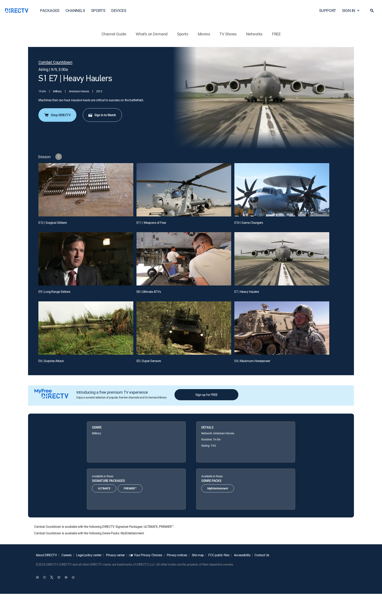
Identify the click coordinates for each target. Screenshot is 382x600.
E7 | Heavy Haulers (246, 291)
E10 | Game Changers (248, 222)
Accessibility (242, 555)
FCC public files (218, 555)
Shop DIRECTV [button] (60, 115)
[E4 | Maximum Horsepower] (281, 328)
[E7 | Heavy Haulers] (281, 258)
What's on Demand (152, 34)
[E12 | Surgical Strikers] (85, 189)
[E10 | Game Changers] (281, 189)
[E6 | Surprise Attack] (85, 328)
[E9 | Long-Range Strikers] (85, 258)
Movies (204, 34)
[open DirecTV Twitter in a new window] (51, 577)
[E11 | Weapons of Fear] (183, 189)
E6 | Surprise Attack (51, 361)
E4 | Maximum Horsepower (252, 361)
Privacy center (115, 555)
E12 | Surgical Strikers (52, 222)
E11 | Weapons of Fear (151, 222)
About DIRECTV (46, 555)
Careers (66, 555)
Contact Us (261, 555)
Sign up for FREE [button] (206, 395)
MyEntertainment (217, 488)
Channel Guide (113, 34)
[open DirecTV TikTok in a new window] (73, 577)
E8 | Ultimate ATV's (148, 291)
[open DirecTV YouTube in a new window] (66, 577)
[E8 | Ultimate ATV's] (183, 258)
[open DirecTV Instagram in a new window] (58, 577)
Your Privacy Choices (148, 555)
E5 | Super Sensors (148, 361)
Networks (254, 34)
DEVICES (118, 10)
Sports (182, 34)
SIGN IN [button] (348, 10)
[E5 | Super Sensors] (183, 328)
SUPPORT (327, 10)
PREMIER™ (130, 488)
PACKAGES (49, 10)
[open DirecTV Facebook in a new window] (44, 577)
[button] (371, 10)
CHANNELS (75, 10)
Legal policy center (88, 555)
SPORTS (98, 10)
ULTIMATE (104, 488)
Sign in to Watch (105, 115)
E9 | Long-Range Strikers (54, 291)
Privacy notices (176, 555)
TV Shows (228, 34)
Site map (197, 555)
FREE (276, 34)
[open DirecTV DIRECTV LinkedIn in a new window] (37, 577)
